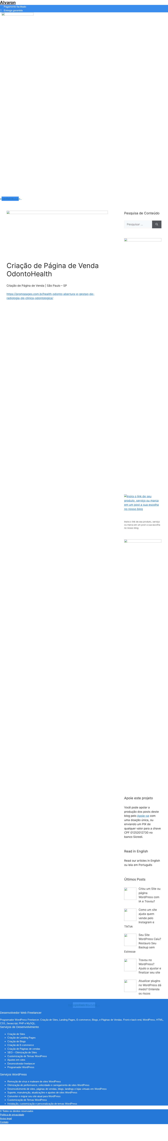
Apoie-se (143, 815)
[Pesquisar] (156, 224)
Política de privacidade (12, 1114)
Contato (4, 1122)
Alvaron (8, 2)
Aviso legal (6, 1118)
